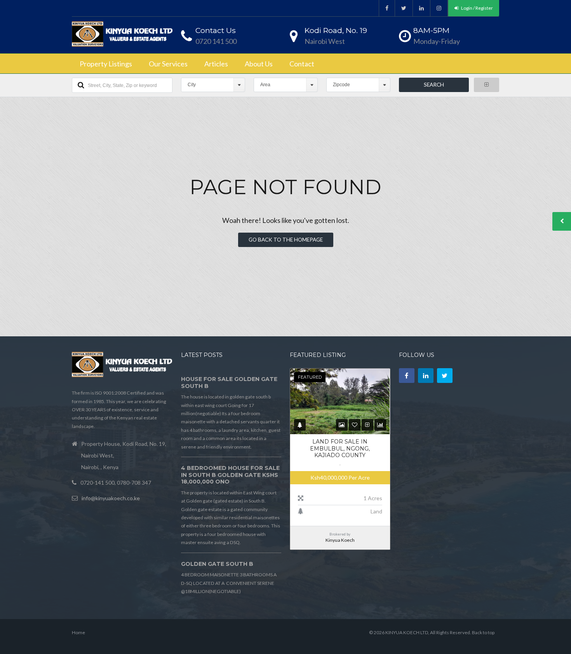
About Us (259, 63)
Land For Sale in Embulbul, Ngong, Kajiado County (340, 448)
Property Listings (106, 63)
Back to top (483, 632)
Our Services (168, 63)
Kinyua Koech (340, 540)
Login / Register (476, 8)
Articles (216, 63)
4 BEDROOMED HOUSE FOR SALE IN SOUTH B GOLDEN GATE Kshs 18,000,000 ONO (230, 474)
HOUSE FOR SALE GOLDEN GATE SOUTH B (229, 383)
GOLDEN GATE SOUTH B (217, 563)
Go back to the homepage (286, 240)
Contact (301, 63)
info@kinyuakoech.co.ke (111, 498)
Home (78, 632)
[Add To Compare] (367, 424)
